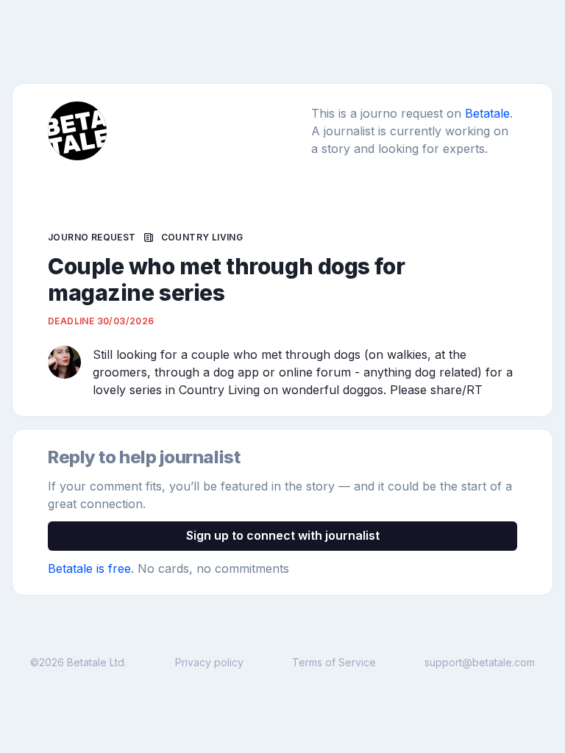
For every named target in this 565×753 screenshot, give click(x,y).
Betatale (487, 113)
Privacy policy (209, 662)
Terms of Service (334, 662)
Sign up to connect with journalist (283, 535)
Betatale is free (89, 568)
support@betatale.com (479, 662)
